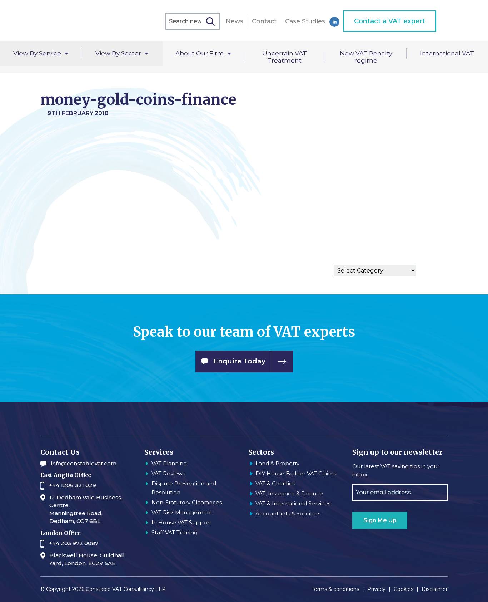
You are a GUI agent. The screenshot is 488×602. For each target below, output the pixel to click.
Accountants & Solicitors (287, 513)
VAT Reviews (168, 473)
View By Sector (118, 53)
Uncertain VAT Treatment (284, 57)
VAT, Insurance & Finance (289, 493)
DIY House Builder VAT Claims (295, 473)
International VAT (447, 53)
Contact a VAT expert (389, 21)
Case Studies (305, 21)
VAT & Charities (275, 483)
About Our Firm (199, 53)
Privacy (376, 589)
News (234, 21)
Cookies (403, 589)
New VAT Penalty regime (366, 57)
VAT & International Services (292, 503)
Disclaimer (435, 589)
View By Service (37, 53)
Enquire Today (239, 361)
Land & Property (277, 463)
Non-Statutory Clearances (186, 502)
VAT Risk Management (182, 512)
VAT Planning (169, 463)
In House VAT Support (181, 522)
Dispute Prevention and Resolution (183, 488)
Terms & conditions (335, 589)
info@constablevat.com (83, 463)
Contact (264, 21)
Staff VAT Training (174, 532)
